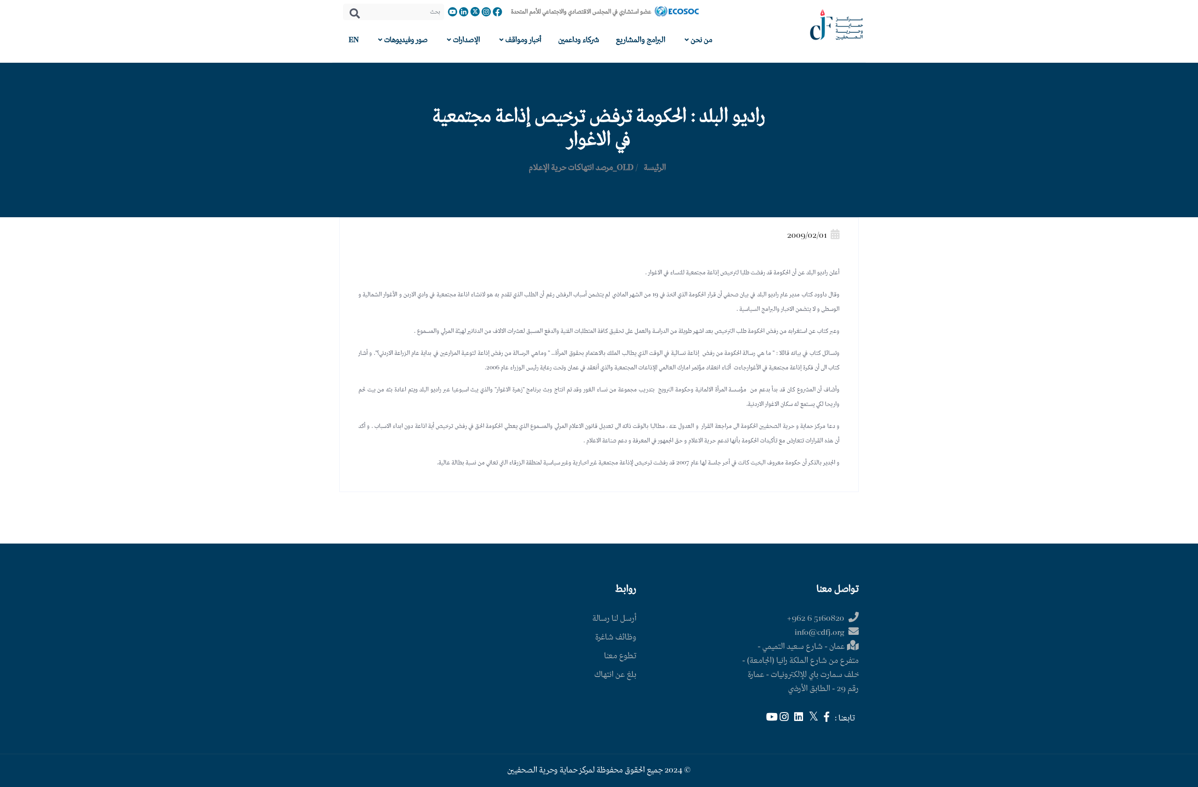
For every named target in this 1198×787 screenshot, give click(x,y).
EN (354, 40)
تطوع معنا (620, 656)
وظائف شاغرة (615, 637)
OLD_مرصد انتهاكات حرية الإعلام (581, 168)
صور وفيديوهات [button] (405, 40)
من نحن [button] (700, 40)
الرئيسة (655, 168)
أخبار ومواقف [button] (522, 40)
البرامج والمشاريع (640, 40)
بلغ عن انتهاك (615, 675)
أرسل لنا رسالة (614, 618)
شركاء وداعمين (578, 40)
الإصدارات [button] (465, 40)
